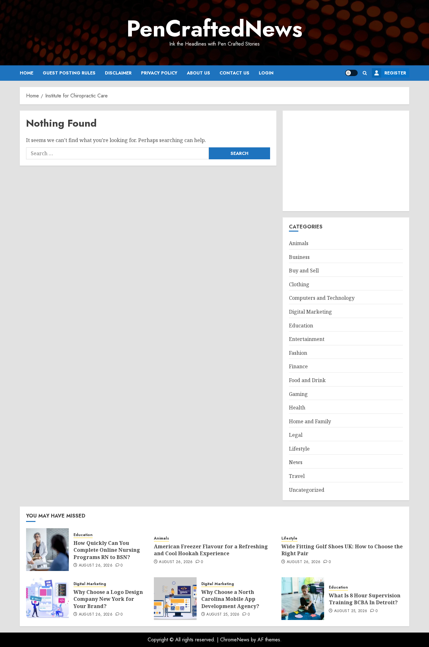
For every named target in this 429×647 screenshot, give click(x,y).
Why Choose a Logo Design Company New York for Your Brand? (108, 599)
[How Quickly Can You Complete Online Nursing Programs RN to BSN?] (47, 549)
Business (299, 257)
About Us (198, 73)
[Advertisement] (346, 161)
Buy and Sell (304, 270)
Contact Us (234, 73)
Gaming (298, 394)
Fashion (298, 352)
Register (395, 73)
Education (301, 325)
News (295, 462)
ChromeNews (234, 639)
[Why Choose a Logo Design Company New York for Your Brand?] (47, 598)
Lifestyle (299, 448)
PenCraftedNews (214, 28)
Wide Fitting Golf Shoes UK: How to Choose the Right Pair (342, 550)
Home (26, 73)
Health (297, 407)
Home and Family (310, 421)
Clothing (299, 284)
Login (266, 73)
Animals (298, 243)
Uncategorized (306, 489)
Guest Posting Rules (69, 73)
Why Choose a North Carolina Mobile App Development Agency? (230, 599)
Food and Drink (307, 380)
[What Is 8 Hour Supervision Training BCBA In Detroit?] (302, 598)
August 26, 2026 (95, 565)
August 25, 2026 (222, 614)
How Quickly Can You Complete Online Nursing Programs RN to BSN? (106, 550)
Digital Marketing (310, 311)
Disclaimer (118, 73)
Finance (298, 366)
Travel (297, 476)
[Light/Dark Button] (351, 73)
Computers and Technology (322, 297)
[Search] (365, 73)
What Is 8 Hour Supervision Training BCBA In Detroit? (364, 599)
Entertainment (306, 339)
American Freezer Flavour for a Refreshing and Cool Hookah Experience (211, 550)
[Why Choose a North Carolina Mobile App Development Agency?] (175, 598)
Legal (295, 434)
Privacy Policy (159, 73)
